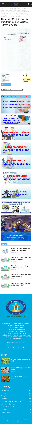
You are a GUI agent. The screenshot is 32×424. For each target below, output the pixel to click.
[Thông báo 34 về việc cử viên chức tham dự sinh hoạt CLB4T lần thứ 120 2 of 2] (16, 49)
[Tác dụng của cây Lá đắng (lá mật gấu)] (5, 361)
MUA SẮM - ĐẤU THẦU (7, 407)
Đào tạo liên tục (5, 409)
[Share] (18, 347)
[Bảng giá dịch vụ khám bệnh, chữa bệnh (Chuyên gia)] (5, 277)
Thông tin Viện (5, 390)
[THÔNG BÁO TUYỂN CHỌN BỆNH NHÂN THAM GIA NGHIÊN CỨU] (5, 251)
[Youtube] (23, 347)
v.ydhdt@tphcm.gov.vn (19, 342)
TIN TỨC (3, 393)
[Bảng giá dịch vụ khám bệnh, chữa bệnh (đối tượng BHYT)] (5, 285)
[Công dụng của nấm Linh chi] (5, 379)
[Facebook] (9, 347)
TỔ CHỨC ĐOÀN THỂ (7, 412)
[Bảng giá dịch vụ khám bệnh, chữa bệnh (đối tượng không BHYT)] (5, 268)
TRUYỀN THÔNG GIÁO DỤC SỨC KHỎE (12, 401)
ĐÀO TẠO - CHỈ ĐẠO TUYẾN (9, 404)
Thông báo (4, 398)
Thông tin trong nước (7, 396)
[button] (29, 4)
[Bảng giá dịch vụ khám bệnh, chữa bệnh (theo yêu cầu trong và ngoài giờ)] (5, 259)
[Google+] (13, 347)
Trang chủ (3, 8)
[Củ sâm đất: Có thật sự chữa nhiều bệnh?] (5, 370)
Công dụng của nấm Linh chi (19, 376)
